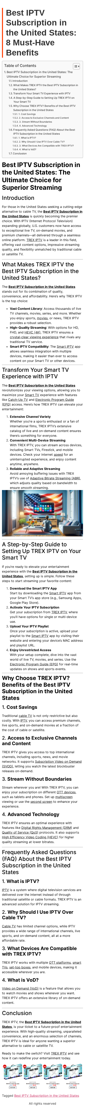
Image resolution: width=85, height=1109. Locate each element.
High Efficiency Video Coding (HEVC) (30, 837)
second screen (41, 802)
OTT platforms (60, 962)
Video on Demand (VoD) (20, 988)
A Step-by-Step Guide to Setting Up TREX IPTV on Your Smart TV (44, 99)
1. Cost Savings (27, 114)
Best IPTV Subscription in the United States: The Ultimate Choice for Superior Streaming (40, 74)
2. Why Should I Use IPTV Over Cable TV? (41, 141)
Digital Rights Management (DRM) (46, 828)
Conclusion (20, 153)
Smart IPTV (65, 346)
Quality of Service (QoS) (20, 832)
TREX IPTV (34, 240)
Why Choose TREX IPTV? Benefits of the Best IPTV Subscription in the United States (44, 108)
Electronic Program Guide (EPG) (34, 664)
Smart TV (32, 395)
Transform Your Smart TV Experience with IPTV (41, 93)
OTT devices (66, 792)
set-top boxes (19, 967)
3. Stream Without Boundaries (35, 121)
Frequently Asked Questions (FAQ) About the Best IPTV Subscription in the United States (44, 131)
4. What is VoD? (27, 149)
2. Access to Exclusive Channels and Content (44, 117)
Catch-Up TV (18, 400)
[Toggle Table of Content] (74, 66)
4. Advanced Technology (33, 125)
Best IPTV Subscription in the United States (41, 287)
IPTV (23, 720)
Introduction (20, 80)
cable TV (25, 716)
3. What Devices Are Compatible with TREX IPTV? (46, 145)
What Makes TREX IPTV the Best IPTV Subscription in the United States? (45, 87)
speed (58, 454)
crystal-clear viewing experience (34, 337)
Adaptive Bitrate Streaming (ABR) (55, 478)
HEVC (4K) (33, 332)
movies (42, 318)
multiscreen (64, 797)
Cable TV (9, 926)
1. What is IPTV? (27, 137)
